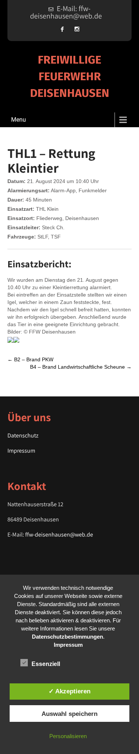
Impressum (21, 450)
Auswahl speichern (69, 713)
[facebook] (62, 29)
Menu (18, 119)
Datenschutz (23, 435)
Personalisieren (68, 736)
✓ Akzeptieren (69, 691)
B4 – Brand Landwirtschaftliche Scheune (81, 367)
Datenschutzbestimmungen (67, 636)
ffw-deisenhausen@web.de (59, 534)
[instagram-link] (77, 29)
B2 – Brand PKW (30, 359)
